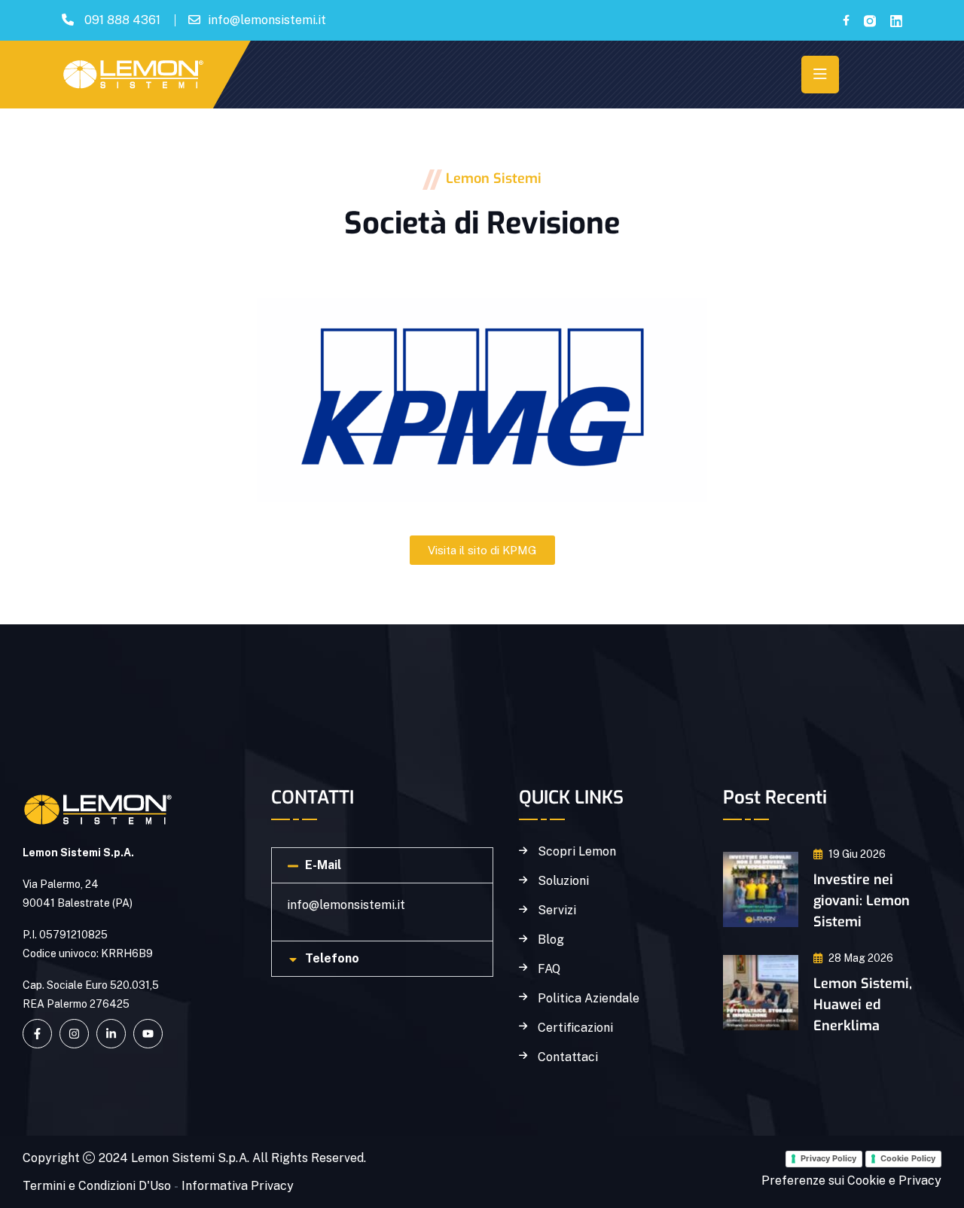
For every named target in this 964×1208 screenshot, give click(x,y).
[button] (382, 865)
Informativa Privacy (238, 1186)
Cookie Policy (907, 1158)
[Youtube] (148, 1033)
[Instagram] (74, 1033)
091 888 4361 (122, 20)
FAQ (549, 969)
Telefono (332, 958)
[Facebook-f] (37, 1033)
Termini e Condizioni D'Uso (97, 1186)
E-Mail (323, 865)
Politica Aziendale (588, 998)
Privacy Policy (828, 1158)
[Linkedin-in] (111, 1033)
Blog (551, 940)
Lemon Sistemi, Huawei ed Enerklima (862, 1005)
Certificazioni (575, 1028)
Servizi (557, 910)
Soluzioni (563, 881)
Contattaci (568, 1057)
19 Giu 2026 (857, 854)
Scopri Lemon (577, 852)
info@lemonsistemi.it (267, 20)
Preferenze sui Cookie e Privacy (851, 1180)
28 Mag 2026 (860, 958)
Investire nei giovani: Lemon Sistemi (861, 901)
